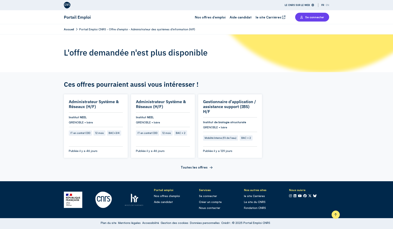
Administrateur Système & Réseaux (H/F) (94, 104)
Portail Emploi (77, 17)
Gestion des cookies (174, 222)
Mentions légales (129, 222)
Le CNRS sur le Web (297, 5)
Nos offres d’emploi (210, 17)
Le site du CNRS (254, 202)
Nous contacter (209, 208)
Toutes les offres (194, 167)
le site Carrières (269, 17)
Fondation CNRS (255, 208)
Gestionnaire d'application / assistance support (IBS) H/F (229, 106)
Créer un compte (210, 202)
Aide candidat (241, 17)
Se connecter (208, 196)
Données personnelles (205, 222)
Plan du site (108, 222)
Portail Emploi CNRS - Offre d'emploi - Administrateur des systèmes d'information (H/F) (137, 29)
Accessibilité (150, 222)
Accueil (69, 29)
